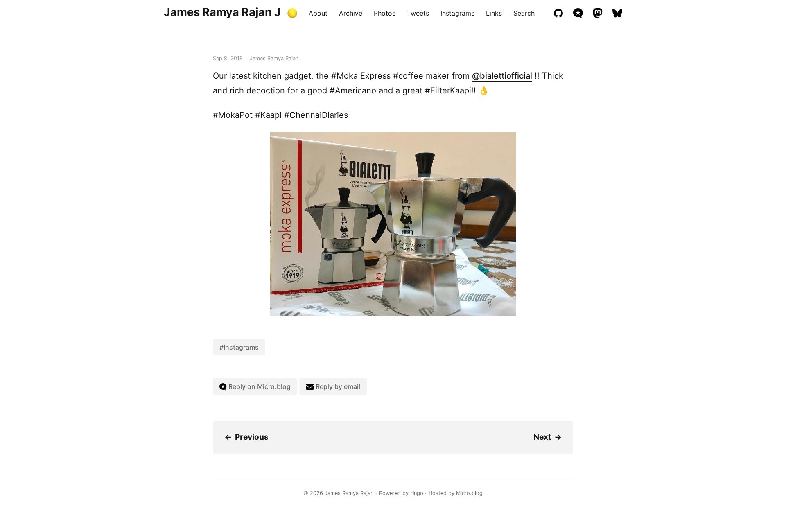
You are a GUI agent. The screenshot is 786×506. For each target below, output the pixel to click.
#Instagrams (239, 347)
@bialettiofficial (502, 76)
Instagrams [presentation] (457, 13)
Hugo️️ (416, 493)
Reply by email (337, 386)
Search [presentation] (524, 13)
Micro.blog (469, 493)
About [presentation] (318, 13)
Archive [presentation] (350, 13)
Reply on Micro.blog (259, 386)
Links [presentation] (494, 13)
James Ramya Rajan (349, 493)
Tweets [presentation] (418, 13)
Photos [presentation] (384, 13)
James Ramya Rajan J (222, 12)
